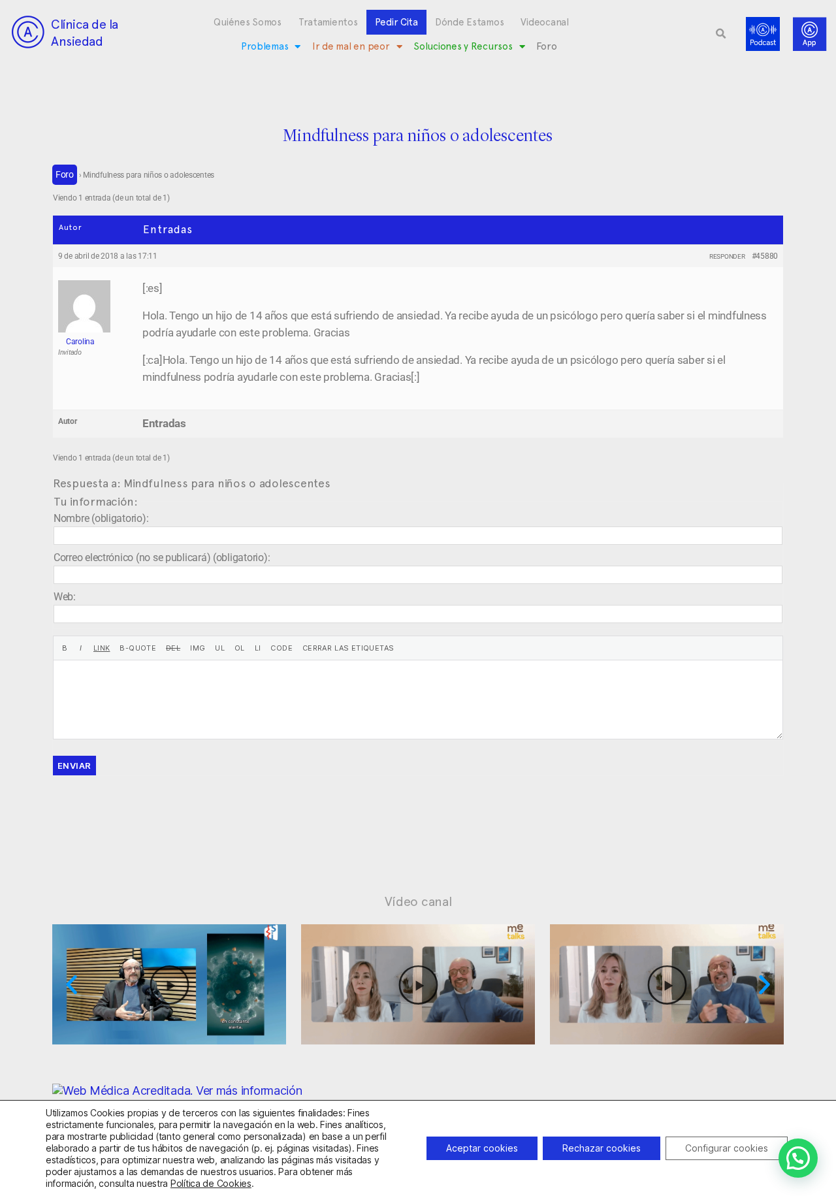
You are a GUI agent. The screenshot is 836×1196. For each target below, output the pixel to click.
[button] (721, 34)
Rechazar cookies (601, 1148)
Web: (65, 596)
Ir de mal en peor (350, 46)
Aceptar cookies (482, 1148)
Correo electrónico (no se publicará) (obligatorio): (162, 557)
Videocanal (544, 22)
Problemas (265, 46)
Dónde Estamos (469, 22)
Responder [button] (727, 256)
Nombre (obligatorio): (101, 518)
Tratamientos (328, 22)
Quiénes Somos (247, 22)
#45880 (765, 256)
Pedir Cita (396, 22)
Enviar (74, 765)
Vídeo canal (418, 901)
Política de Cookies (210, 1183)
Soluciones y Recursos (462, 46)
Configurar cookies (726, 1148)
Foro (546, 46)
